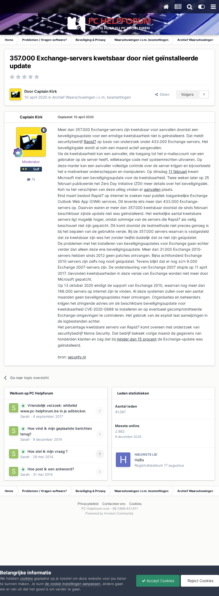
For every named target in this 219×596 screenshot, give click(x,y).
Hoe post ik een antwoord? (51, 469)
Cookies (135, 504)
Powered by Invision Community (109, 513)
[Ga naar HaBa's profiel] (123, 459)
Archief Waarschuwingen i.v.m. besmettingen (91, 97)
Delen (164, 94)
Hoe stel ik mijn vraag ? (48, 451)
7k (32, 179)
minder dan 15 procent (137, 339)
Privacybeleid (88, 504)
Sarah (25, 416)
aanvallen (152, 189)
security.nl (77, 357)
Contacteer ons (113, 504)
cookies (26, 578)
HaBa (139, 460)
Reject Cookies (199, 580)
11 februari (178, 171)
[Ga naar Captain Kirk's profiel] (15, 94)
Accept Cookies (160, 580)
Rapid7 (90, 141)
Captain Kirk (45, 91)
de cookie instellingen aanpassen (72, 584)
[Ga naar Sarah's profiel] (13, 407)
